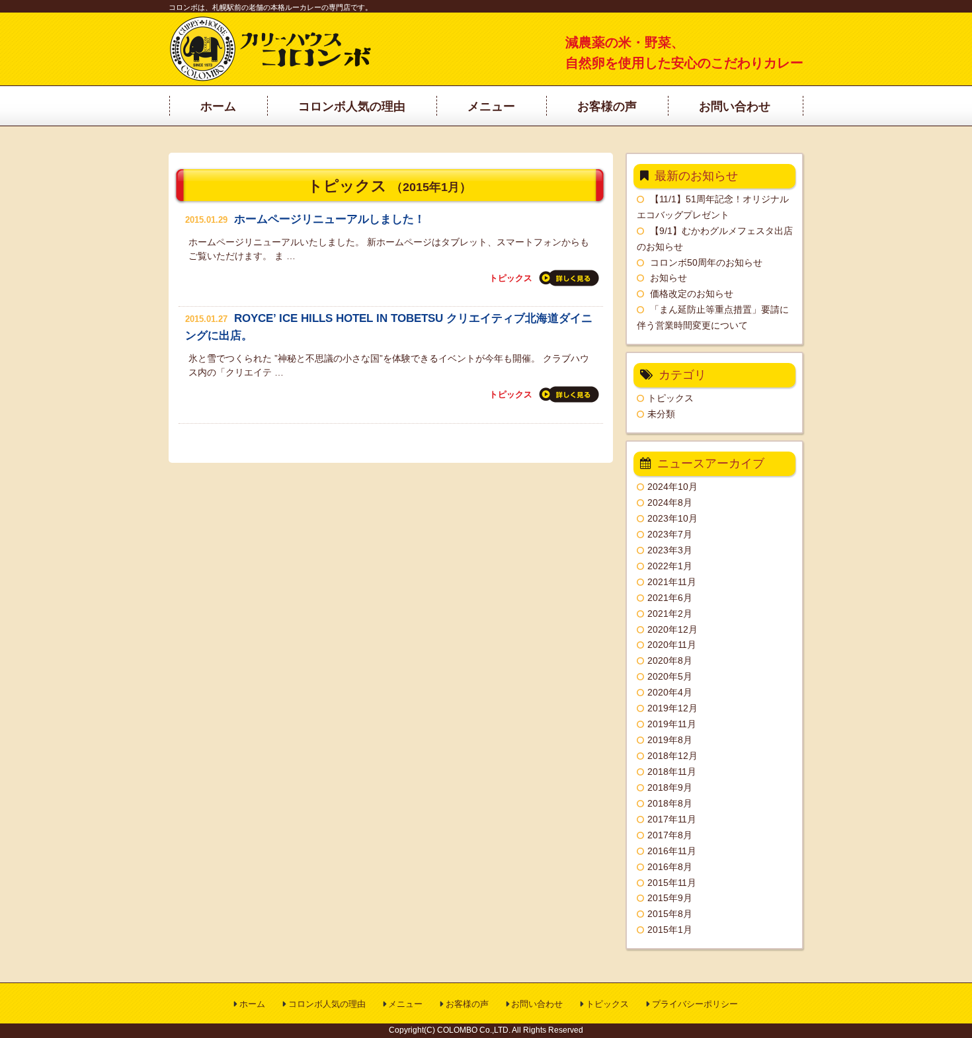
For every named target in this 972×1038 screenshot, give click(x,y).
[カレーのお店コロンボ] (272, 77)
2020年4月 (669, 692)
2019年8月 (669, 740)
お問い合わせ (537, 1004)
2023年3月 (669, 550)
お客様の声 (467, 1004)
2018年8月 (669, 803)
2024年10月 (672, 486)
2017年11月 (671, 819)
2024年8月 (669, 502)
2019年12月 (672, 708)
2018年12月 (672, 755)
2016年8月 (669, 866)
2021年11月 (671, 582)
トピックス (510, 278)
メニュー (405, 1004)
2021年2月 (669, 613)
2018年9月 (669, 787)
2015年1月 (669, 929)
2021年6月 (669, 597)
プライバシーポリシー (695, 1004)
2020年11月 (671, 644)
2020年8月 (669, 660)
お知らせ (668, 277)
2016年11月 (671, 851)
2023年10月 (672, 518)
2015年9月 (669, 898)
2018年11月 (671, 771)
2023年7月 (669, 534)
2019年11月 (671, 724)
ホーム (252, 1004)
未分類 (661, 414)
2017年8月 (669, 835)
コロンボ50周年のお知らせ (706, 262)
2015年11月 (671, 882)
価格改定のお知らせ (691, 293)
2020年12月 (672, 629)
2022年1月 (669, 566)
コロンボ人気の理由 (327, 1004)
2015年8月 (669, 913)
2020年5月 (669, 676)
